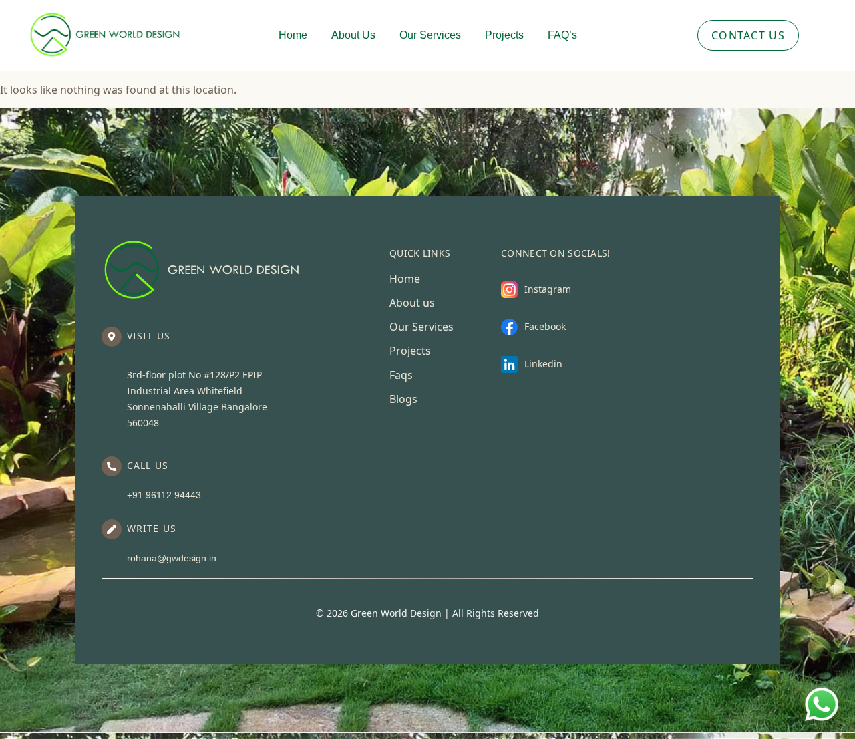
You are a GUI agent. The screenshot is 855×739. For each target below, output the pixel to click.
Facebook (545, 326)
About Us (353, 35)
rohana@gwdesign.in (171, 558)
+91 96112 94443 (164, 495)
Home (293, 35)
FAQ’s (562, 35)
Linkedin (543, 363)
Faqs (401, 374)
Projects (504, 35)
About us (412, 302)
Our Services (430, 35)
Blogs (403, 399)
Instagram (547, 289)
